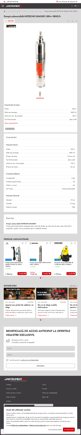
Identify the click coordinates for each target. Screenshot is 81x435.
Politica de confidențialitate (49, 393)
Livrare (44, 385)
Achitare (8, 401)
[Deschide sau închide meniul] (3, 6)
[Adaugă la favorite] (68, 21)
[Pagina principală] (14, 6)
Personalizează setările (55, 430)
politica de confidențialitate (30, 360)
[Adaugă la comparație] (72, 21)
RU (79, 6)
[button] (72, 6)
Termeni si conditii (11, 389)
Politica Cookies (10, 397)
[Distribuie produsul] (76, 21)
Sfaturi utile (45, 397)
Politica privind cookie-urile (37, 425)
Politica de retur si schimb (13, 393)
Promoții (44, 389)
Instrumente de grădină (14, 11)
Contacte (8, 385)
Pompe (25, 11)
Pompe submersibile (36, 11)
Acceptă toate (68, 429)
